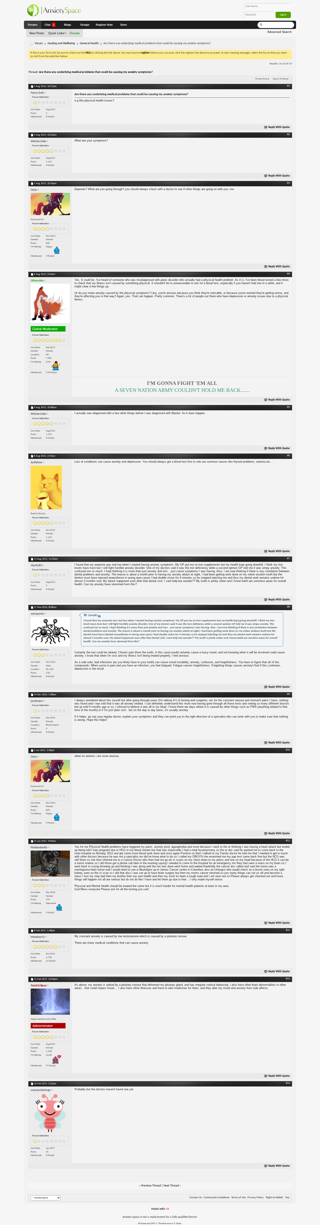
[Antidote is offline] (50, 488)
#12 (288, 930)
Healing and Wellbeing (61, 43)
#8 (288, 607)
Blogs (67, 24)
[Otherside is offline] (50, 304)
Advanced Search (279, 32)
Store (123, 24)
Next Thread (171, 1185)
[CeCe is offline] (50, 205)
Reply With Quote (279, 127)
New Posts (36, 33)
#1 (288, 86)
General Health (89, 43)
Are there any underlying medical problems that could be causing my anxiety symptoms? (96, 72)
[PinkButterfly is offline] (50, 865)
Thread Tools (261, 79)
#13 (288, 978)
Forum (39, 43)
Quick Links (56, 33)
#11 (288, 840)
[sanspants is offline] (50, 633)
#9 (288, 694)
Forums (32, 24)
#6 (288, 455)
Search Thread (279, 79)
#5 (288, 407)
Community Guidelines (216, 1197)
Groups (84, 24)
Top (287, 1197)
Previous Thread (151, 1185)
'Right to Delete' (274, 1197)
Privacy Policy (256, 1197)
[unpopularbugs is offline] (50, 1114)
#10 (288, 750)
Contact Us (195, 1197)
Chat (49, 24)
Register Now (104, 24)
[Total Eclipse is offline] (50, 1003)
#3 (288, 183)
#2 (288, 134)
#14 (288, 1083)
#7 (288, 558)
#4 (288, 274)
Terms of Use (238, 1197)
